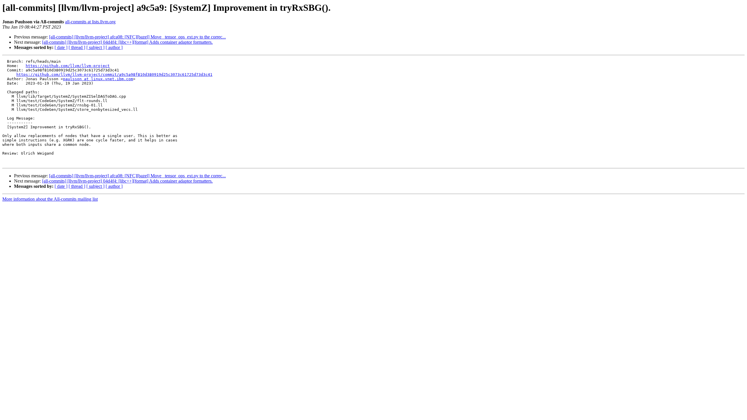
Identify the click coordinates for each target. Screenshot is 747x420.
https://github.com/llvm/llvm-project (68, 66)
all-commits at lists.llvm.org (90, 21)
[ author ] (114, 47)
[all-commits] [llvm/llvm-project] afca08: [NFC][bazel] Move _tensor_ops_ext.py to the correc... (137, 36)
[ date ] (61, 47)
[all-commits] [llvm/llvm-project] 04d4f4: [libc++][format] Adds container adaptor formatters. (127, 42)
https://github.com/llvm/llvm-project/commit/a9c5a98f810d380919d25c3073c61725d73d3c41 (114, 74)
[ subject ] (95, 47)
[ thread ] (77, 47)
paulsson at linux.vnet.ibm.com (98, 79)
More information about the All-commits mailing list (50, 199)
